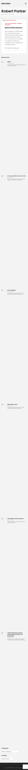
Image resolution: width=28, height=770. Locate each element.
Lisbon (19, 23)
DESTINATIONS (12, 23)
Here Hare (5, 3)
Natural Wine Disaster (13, 28)
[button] (26, 3)
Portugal (8, 25)
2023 (6, 23)
